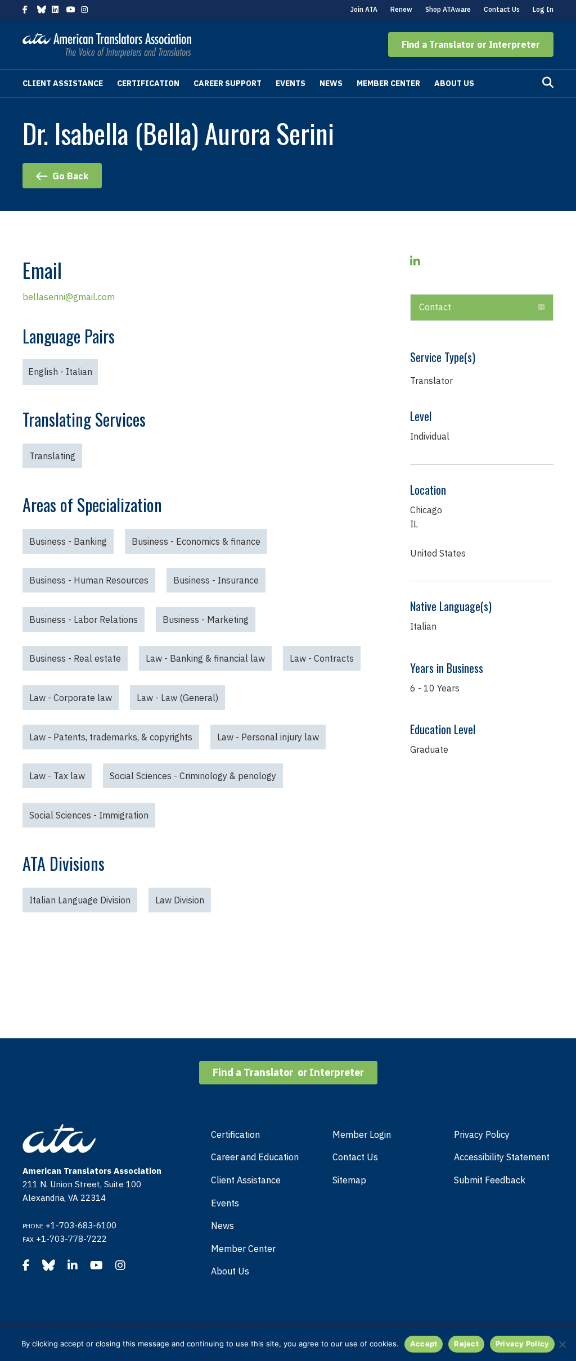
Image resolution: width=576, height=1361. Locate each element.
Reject (466, 1343)
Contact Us (502, 9)
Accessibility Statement (502, 1157)
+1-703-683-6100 (81, 1225)
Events (290, 83)
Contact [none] (435, 307)
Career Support (228, 83)
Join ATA (363, 9)
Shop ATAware (448, 9)
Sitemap (349, 1180)
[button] (471, 44)
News (331, 83)
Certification (148, 83)
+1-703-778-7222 (71, 1238)
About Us (454, 83)
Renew (401, 9)
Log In (543, 9)
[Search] (548, 83)
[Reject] (562, 1344)
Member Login (361, 1134)
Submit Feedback (489, 1180)
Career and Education (255, 1157)
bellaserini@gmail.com (68, 296)
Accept (424, 1343)
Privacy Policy (482, 1134)
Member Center (388, 83)
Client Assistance (62, 83)
